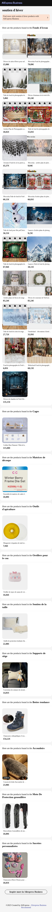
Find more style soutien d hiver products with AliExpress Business (21, 17)
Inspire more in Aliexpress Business (26, 892)
